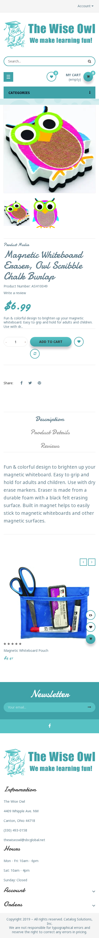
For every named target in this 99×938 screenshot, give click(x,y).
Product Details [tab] (50, 432)
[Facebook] (49, 726)
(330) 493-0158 (15, 830)
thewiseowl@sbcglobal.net (24, 840)
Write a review (15, 293)
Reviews (49, 445)
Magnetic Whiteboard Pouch (26, 650)
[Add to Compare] (35, 354)
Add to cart (50, 341)
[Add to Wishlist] (79, 342)
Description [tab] (49, 418)
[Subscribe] (89, 707)
